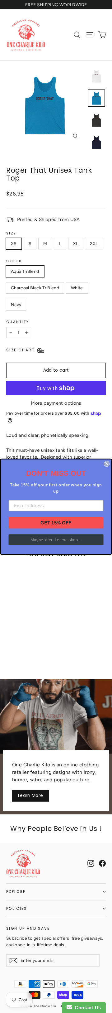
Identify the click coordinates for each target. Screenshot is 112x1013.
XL (75, 243)
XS (14, 243)
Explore (16, 891)
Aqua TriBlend (25, 271)
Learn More (30, 795)
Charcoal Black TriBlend (35, 288)
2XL (94, 243)
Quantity (17, 322)
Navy (16, 304)
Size (11, 233)
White (77, 288)
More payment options (56, 403)
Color (14, 261)
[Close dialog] (107, 464)
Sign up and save (28, 928)
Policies (16, 908)
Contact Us (86, 1007)
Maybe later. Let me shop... (56, 539)
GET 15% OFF (55, 522)
